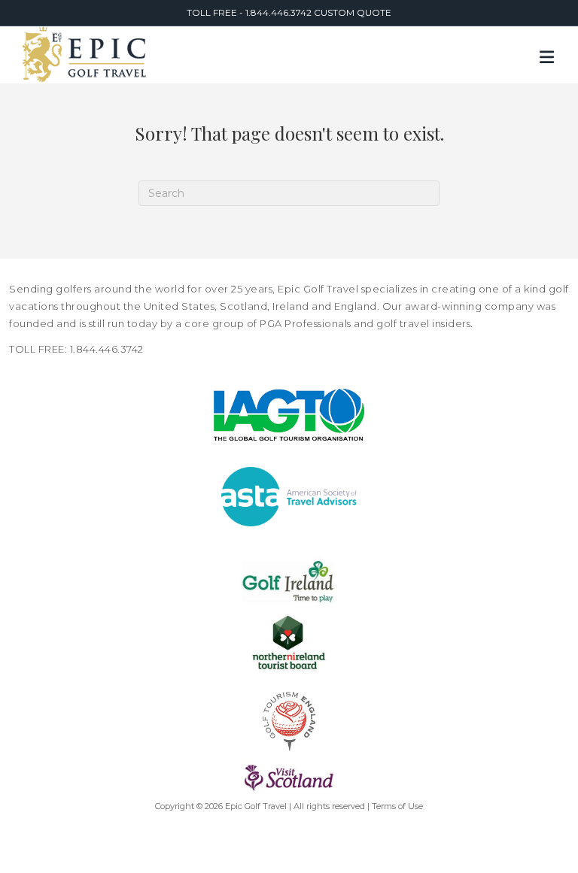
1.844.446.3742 (279, 12)
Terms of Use (397, 806)
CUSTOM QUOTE (352, 12)
